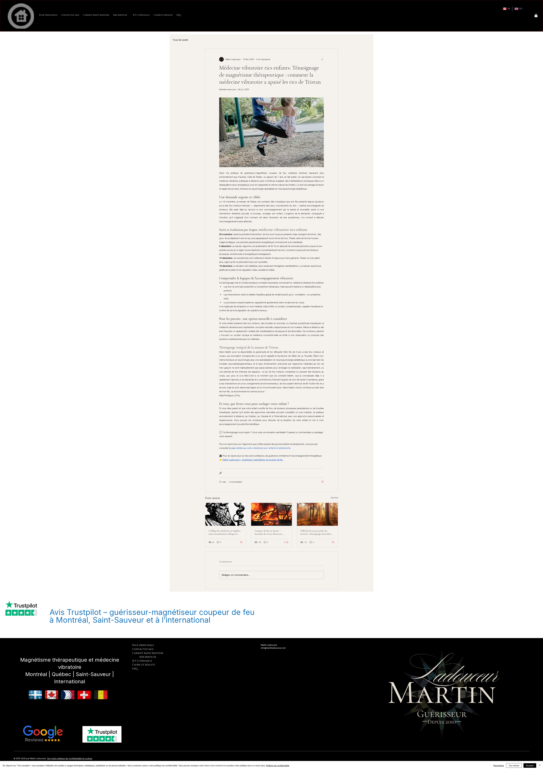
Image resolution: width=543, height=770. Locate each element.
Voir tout (334, 497)
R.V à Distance (142, 661)
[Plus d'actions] (322, 59)
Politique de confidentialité (277, 765)
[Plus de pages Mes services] (128, 15)
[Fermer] (539, 765)
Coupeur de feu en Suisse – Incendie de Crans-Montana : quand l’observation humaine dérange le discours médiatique (270, 532)
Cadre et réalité (143, 664)
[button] (536, 15)
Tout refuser (513, 765)
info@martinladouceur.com (273, 648)
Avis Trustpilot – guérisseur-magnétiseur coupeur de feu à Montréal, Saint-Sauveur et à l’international (152, 616)
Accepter (530, 765)
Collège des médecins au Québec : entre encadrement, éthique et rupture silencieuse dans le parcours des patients (225, 532)
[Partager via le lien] (220, 473)
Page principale (143, 645)
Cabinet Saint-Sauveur (147, 653)
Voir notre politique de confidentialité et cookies (69, 758)
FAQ (134, 668)
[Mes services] (135, 657)
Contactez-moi (143, 649)
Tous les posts (180, 40)
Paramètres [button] (498, 765)
